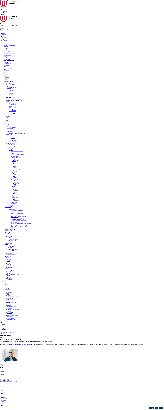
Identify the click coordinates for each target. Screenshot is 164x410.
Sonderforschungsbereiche (7, 63)
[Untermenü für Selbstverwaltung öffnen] (12, 88)
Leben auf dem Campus (10, 318)
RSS (1, 364)
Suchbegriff (2, 25)
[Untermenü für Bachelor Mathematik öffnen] (16, 171)
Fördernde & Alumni (5, 399)
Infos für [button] (3, 283)
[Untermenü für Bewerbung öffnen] (12, 148)
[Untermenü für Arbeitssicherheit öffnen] (10, 271)
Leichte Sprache (4, 392)
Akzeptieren (161, 408)
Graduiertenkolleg (6, 65)
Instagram (3, 405)
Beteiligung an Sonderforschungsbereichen (9, 58)
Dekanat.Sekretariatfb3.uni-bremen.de (11, 381)
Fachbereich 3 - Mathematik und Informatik (6, 29)
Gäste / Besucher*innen (5, 40)
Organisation (5, 44)
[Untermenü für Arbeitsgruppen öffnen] (11, 234)
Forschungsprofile (6, 62)
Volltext (2, 26)
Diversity (8, 297)
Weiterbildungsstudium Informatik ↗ (12, 304)
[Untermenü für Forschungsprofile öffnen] (12, 247)
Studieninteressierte (4, 398)
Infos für (3, 32)
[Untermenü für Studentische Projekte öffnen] (11, 207)
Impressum (3, 390)
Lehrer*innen (4, 36)
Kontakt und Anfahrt (6, 47)
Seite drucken (2, 365)
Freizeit (8, 321)
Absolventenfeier (6, 56)
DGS (2, 393)
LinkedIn (3, 406)
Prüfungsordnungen (6, 50)
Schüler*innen (4, 35)
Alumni (3, 39)
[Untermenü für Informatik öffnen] (8, 244)
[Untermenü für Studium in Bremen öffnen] (12, 131)
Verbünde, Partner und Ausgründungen (9, 64)
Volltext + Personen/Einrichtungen (7, 328)
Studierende (3, 33)
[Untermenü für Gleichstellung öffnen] (9, 114)
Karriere (5, 69)
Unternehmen (4, 38)
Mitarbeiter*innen (4, 37)
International (5, 54)
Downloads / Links (9, 317)
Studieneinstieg (6, 49)
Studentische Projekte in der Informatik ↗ (9, 53)
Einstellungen (151, 408)
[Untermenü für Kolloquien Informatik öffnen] (13, 97)
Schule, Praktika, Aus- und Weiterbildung (9, 45)
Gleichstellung (6, 46)
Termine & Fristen (9, 301)
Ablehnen (156, 408)
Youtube (3, 404)
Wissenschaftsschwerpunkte (7, 59)
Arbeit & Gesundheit (6, 70)
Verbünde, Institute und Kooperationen (9, 60)
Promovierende (4, 34)
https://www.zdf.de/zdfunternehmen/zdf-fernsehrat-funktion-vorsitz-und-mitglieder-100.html (17, 344)
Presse (3, 401)
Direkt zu (3, 43)
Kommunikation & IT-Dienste (8, 68)
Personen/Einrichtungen (4, 27)
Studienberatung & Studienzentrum (8, 51)
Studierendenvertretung (7, 52)
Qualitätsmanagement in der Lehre (8, 55)
